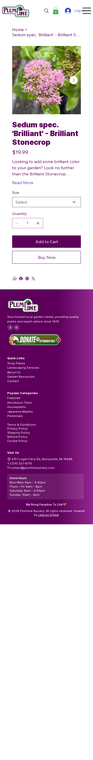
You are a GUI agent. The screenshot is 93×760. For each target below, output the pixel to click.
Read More (22, 182)
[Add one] (38, 223)
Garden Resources (21, 376)
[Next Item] (73, 80)
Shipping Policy (18, 432)
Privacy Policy (17, 428)
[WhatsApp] (14, 278)
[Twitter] (33, 278)
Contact (13, 381)
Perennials (15, 416)
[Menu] (87, 11)
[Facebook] (21, 278)
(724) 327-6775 (21, 463)
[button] (56, 10)
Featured (13, 398)
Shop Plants (16, 363)
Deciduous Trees (19, 402)
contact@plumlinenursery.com (32, 468)
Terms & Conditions (21, 424)
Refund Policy (17, 437)
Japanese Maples (20, 411)
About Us (13, 372)
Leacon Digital (48, 515)
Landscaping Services (23, 367)
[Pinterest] (27, 278)
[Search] (46, 10)
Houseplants (16, 407)
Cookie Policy (17, 441)
